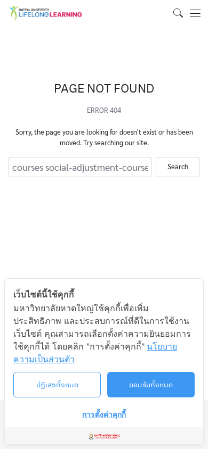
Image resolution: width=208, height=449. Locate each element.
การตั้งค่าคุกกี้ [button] (104, 414)
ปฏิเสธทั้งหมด (57, 384)
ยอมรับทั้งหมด (151, 384)
